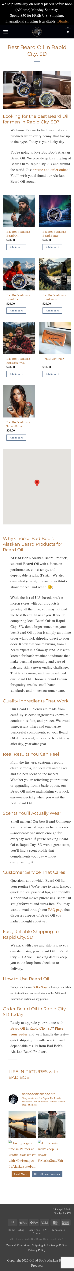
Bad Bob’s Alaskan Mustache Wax (18, 361)
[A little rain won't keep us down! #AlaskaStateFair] (51, 1154)
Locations (34, 1230)
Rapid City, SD (41, 1028)
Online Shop (40, 987)
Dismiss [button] (63, 21)
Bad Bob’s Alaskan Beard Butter (54, 234)
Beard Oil (17, 1028)
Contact (37, 1233)
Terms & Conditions (18, 1245)
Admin (67, 1209)
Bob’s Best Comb (53, 359)
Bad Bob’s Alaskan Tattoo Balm (18, 424)
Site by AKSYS (62, 1213)
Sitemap (57, 1209)
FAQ (46, 1230)
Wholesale (58, 1230)
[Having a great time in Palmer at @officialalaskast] (22, 1154)
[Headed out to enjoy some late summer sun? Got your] (22, 1124)
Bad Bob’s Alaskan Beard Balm (18, 297)
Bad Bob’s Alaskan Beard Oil (18, 234)
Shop (21, 1230)
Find (26, 1239)
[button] (5, 32)
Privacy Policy (37, 1250)
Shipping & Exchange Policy (49, 1245)
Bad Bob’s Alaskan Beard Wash (54, 297)
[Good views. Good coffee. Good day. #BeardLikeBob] (51, 1124)
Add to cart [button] (16, 247)
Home (11, 1230)
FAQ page (55, 909)
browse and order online (50, 169)
